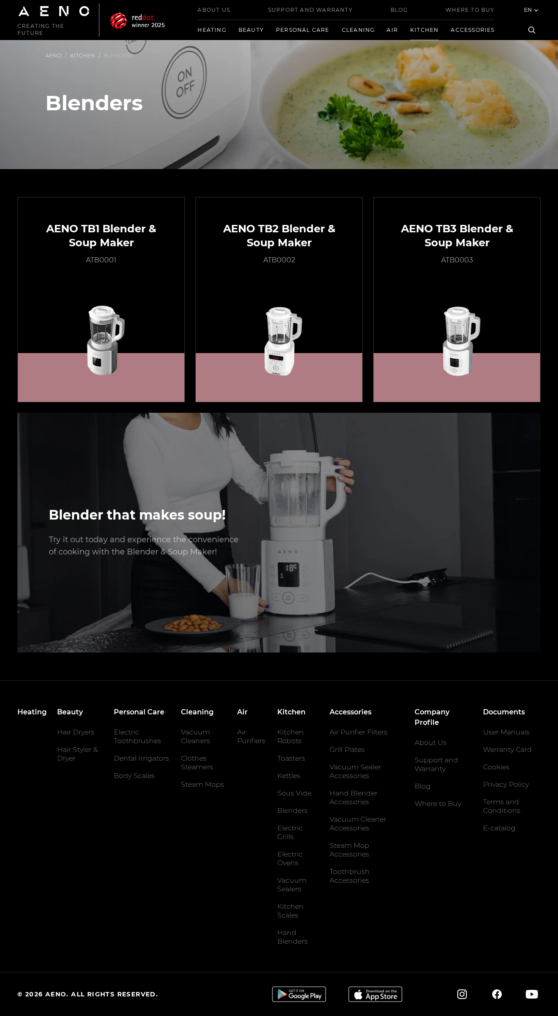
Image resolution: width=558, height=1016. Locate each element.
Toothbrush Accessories (350, 875)
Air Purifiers (251, 736)
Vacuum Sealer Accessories (355, 771)
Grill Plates (347, 749)
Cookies (496, 767)
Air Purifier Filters (359, 732)
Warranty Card (507, 749)
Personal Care (303, 30)
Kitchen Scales (290, 910)
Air (392, 30)
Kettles (288, 775)
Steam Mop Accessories (349, 849)
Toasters (291, 758)
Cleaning (358, 30)
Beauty (251, 30)
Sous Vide (294, 793)
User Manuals (506, 732)
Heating (211, 30)
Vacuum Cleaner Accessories (358, 823)
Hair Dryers (76, 732)
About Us (213, 10)
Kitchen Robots (290, 736)
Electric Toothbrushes (137, 736)
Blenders (292, 810)
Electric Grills (290, 832)
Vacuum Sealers (291, 884)
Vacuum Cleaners (195, 736)
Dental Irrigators (141, 758)
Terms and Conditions (502, 806)
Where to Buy (470, 10)
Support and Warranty (310, 10)
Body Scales (134, 775)
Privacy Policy (506, 784)
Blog (399, 10)
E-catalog (499, 828)
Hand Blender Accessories (354, 797)
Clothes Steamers (197, 762)
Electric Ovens (290, 858)
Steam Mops (202, 784)
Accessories (472, 30)
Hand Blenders (292, 936)
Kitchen (424, 30)
